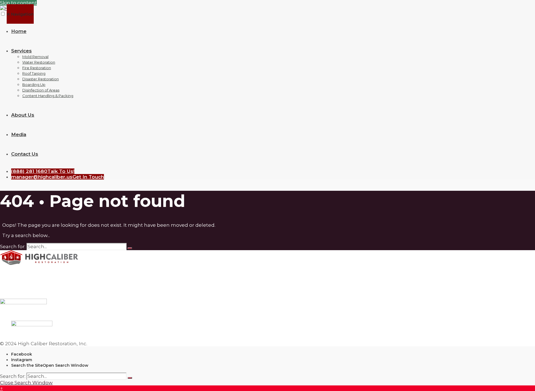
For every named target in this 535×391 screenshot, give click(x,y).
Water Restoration (38, 62)
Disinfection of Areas (40, 90)
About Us (22, 115)
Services (21, 51)
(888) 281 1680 (42, 171)
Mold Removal (35, 56)
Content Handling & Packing (47, 95)
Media (18, 134)
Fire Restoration (36, 68)
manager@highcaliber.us (57, 177)
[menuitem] (273, 73)
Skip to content (18, 3)
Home (18, 31)
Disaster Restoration (40, 79)
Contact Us (24, 154)
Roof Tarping (33, 73)
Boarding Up (33, 84)
